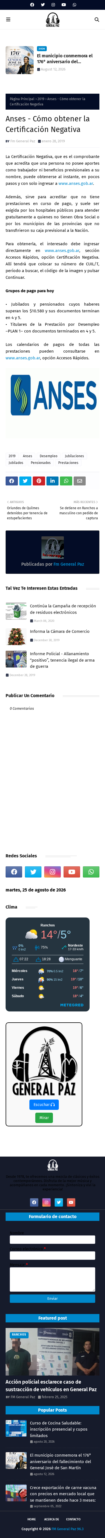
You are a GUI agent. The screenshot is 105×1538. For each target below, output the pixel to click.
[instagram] (53, 5)
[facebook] (32, 5)
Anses (27, 456)
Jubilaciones (74, 456)
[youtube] (63, 5)
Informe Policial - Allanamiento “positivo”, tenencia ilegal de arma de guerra (62, 660)
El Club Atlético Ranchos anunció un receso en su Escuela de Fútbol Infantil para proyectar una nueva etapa (66, 59)
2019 (41, 99)
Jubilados (16, 463)
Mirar (44, 1117)
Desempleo (48, 456)
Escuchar (42, 1104)
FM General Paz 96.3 (68, 1529)
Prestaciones (68, 463)
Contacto (73, 1519)
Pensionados (41, 463)
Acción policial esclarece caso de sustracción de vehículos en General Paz (51, 1386)
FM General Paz (23, 1397)
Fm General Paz (22, 141)
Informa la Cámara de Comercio (60, 631)
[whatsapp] (73, 5)
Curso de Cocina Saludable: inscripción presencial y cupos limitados (58, 1429)
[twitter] (42, 5)
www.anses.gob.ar (76, 183)
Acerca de (51, 1519)
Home (31, 1519)
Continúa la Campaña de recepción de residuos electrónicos (63, 609)
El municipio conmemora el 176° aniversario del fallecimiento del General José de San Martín (60, 1461)
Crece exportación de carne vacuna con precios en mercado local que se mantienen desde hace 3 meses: (63, 1494)
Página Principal (22, 99)
